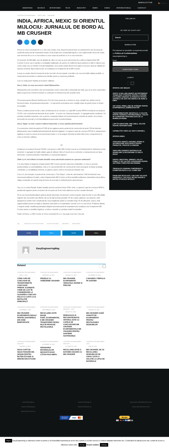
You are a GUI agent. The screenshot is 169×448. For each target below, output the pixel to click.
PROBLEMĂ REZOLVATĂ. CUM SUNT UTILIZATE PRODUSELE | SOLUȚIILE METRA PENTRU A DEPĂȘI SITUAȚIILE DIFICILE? (130, 177)
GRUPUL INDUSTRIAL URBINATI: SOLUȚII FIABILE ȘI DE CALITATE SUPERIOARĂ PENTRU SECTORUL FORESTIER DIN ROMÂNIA (130, 161)
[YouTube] (16, 2)
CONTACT (142, 8)
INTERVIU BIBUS (119, 136)
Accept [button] (82, 445)
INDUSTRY (81, 8)
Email (115, 60)
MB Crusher (76, 223)
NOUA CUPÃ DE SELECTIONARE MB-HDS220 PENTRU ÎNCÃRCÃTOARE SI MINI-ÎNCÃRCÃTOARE (26, 354)
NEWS (95, 8)
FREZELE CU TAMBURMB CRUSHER (50, 279)
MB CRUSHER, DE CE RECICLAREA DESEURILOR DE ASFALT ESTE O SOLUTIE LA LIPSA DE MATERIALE (95, 355)
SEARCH (41, 8)
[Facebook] (5, 2)
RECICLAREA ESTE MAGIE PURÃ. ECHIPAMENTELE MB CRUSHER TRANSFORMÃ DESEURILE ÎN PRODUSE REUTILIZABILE (50, 320)
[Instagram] (12, 2)
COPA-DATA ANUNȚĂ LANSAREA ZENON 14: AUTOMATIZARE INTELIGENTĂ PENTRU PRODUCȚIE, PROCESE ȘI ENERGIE (128, 143)
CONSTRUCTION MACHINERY (26, 15)
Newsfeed (28, 8)
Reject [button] (8, 441)
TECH (67, 8)
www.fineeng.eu (28, 402)
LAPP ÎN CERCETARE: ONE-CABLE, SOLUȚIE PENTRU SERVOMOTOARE (129, 125)
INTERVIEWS (55, 8)
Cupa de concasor (53, 223)
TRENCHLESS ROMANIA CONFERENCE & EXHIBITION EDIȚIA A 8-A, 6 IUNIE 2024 (128, 169)
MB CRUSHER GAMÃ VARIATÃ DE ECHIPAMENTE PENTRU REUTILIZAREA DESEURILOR (95, 319)
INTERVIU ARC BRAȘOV (121, 88)
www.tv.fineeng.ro (84, 402)
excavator (66, 223)
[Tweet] (26, 42)
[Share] (19, 42)
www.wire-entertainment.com (141, 402)
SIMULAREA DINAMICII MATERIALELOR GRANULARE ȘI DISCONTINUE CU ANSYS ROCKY (128, 152)
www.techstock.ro (84, 407)
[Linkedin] (20, 2)
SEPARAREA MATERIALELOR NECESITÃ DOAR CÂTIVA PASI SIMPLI (48, 351)
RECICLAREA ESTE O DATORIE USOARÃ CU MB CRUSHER (72, 352)
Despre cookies (92, 445)
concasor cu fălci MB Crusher (34, 223)
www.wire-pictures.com (141, 407)
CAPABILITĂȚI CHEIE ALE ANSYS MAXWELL (129, 131)
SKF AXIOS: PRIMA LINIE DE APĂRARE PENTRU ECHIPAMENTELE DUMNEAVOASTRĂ (130, 107)
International (123, 8)
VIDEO (107, 8)
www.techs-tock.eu (28, 411)
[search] (145, 37)
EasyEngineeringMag (47, 248)
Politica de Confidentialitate (126, 53)
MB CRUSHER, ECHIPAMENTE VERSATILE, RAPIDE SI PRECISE (72, 281)
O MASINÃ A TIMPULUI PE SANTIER (95, 279)
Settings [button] (104, 445)
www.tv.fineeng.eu (28, 407)
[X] (9, 2)
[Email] (40, 42)
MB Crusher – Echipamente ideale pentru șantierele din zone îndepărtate (27, 317)
